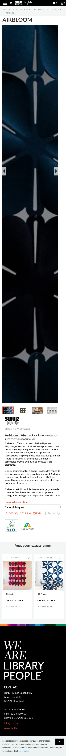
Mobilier (25, 9)
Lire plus (25, 751)
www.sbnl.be (11, 727)
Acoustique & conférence (47, 9)
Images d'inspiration (16, 501)
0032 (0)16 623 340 (19, 513)
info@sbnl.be (11, 723)
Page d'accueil (9, 9)
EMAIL (40, 513)
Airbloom (11, 13)
